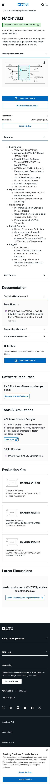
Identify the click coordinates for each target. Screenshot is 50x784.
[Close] (47, 750)
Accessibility (7, 732)
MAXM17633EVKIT (30, 512)
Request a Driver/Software (16, 396)
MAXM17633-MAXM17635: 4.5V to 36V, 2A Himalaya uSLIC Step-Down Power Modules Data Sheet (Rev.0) (25, 314)
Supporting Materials (15, 329)
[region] (25, 765)
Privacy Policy (8, 742)
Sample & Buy (25, 126)
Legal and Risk (8, 722)
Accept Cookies (25, 779)
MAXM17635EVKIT (30, 542)
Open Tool (9, 439)
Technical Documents (16, 296)
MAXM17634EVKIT (30, 482)
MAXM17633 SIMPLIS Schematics (24, 456)
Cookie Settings (25, 772)
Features (8, 137)
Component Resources (17, 336)
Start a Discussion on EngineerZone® (23, 598)
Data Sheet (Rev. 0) (27, 98)
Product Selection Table (27, 106)
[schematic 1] (25, 73)
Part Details (10, 275)
